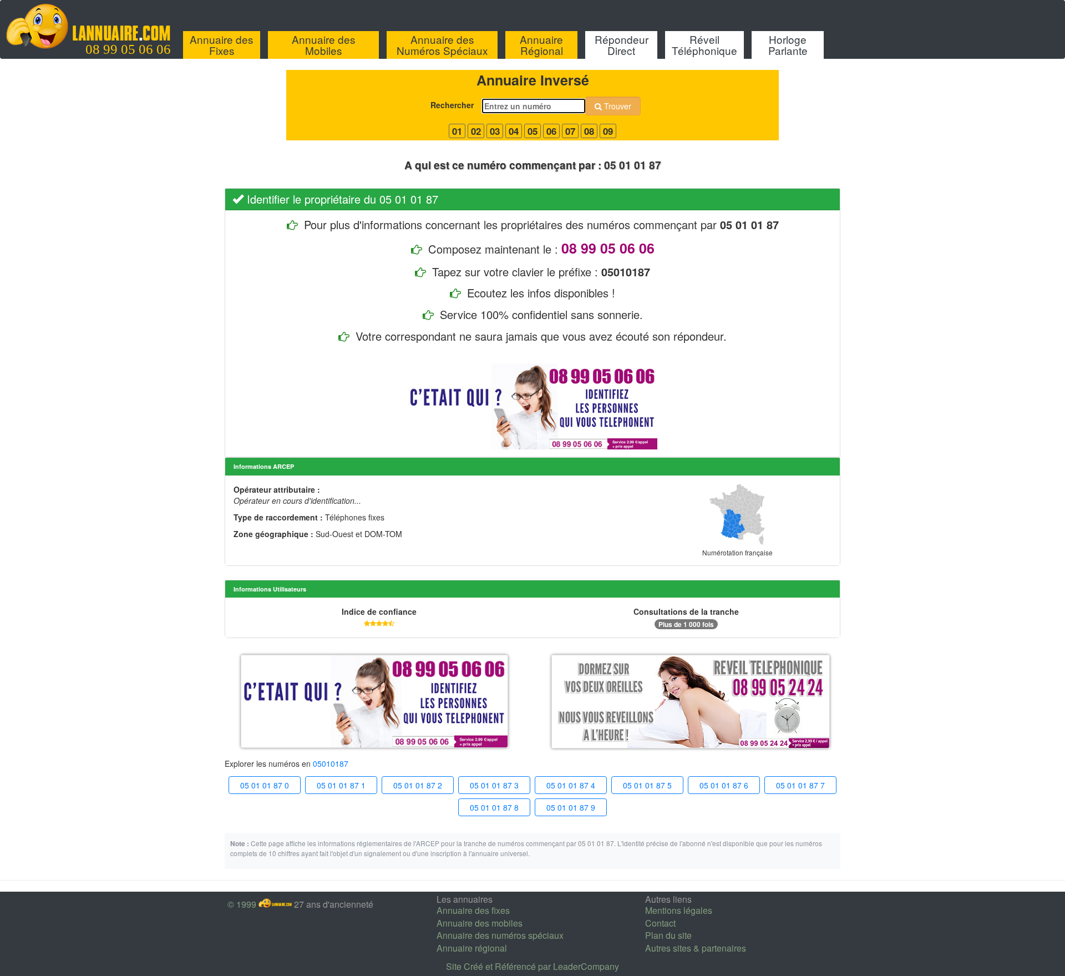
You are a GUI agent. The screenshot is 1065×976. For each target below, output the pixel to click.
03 (495, 131)
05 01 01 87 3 (494, 785)
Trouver (616, 106)
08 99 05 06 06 (128, 49)
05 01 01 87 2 (417, 785)
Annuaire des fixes (473, 910)
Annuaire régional (472, 948)
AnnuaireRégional (541, 45)
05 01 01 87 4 (570, 785)
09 (608, 131)
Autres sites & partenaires (695, 948)
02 (476, 131)
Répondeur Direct (621, 45)
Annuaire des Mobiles (324, 45)
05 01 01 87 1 (341, 785)
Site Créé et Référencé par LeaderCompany (532, 966)
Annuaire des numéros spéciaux (500, 935)
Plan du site (668, 935)
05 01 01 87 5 (647, 785)
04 (514, 131)
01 (457, 131)
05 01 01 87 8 (494, 807)
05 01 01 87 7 (800, 785)
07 (570, 131)
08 (589, 131)
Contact (660, 923)
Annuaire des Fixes (221, 45)
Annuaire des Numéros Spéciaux (442, 45)
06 (551, 131)
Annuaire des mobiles (480, 923)
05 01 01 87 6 (723, 785)
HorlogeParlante (788, 45)
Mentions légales (678, 910)
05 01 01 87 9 (570, 807)
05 (532, 131)
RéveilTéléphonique (704, 45)
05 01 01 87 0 (264, 785)
